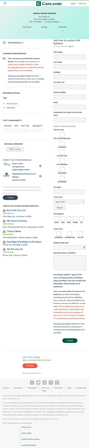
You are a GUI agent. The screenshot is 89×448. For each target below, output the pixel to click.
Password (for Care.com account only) (68, 114)
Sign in (71, 46)
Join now (82, 3)
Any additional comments (65, 253)
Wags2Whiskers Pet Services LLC (24, 174)
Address (57, 72)
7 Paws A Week (14, 231)
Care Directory (18, 388)
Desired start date (61, 243)
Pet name (57, 187)
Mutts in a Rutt (17, 164)
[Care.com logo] (46, 4)
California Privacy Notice (31, 439)
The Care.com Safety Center (65, 324)
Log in (73, 3)
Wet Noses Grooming (17, 221)
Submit (70, 341)
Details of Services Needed (64, 126)
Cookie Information (29, 445)
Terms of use (26, 427)
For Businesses (32, 388)
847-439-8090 (36, 22)
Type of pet (58, 197)
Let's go (30, 366)
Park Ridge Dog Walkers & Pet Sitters (24, 242)
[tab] (70, 126)
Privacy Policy (58, 388)
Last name (58, 62)
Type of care (59, 130)
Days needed (59, 214)
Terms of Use (67, 278)
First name (58, 52)
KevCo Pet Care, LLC (16, 210)
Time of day (58, 229)
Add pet (59, 208)
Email (56, 102)
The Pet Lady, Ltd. (15, 249)
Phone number (60, 92)
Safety (69, 388)
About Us (6, 388)
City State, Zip (59, 82)
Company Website (52, 22)
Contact (10, 198)
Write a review (15, 149)
